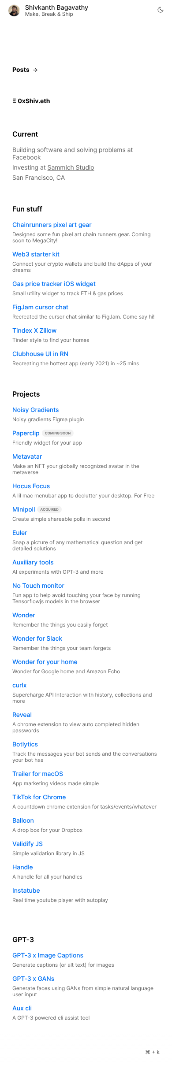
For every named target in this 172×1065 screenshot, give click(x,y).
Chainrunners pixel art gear (52, 225)
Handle (22, 867)
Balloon (23, 820)
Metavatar (27, 456)
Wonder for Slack (37, 638)
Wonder (23, 615)
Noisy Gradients (35, 410)
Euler (19, 533)
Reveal (22, 715)
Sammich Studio (71, 167)
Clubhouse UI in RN (40, 354)
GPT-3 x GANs (33, 979)
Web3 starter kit (36, 254)
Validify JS (27, 844)
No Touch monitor (38, 586)
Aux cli (22, 1008)
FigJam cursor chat (40, 307)
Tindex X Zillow (34, 330)
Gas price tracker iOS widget (54, 284)
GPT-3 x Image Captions (47, 955)
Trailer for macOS (37, 774)
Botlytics (25, 744)
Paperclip (26, 433)
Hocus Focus (31, 486)
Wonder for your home (45, 662)
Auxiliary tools (32, 562)
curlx (19, 685)
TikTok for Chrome (39, 797)
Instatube (26, 890)
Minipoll (23, 509)
